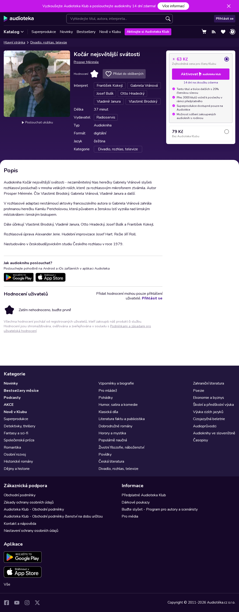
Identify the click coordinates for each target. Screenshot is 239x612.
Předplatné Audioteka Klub (144, 495)
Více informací (173, 6)
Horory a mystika (112, 433)
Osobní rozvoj (15, 454)
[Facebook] (6, 602)
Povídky (105, 454)
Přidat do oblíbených (128, 74)
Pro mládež (107, 390)
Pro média (130, 516)
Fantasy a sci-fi (16, 433)
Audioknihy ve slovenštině (214, 433)
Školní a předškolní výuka (213, 404)
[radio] (200, 61)
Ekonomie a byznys (208, 397)
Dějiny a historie (17, 468)
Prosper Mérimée (86, 62)
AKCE (9, 404)
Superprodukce (44, 31)
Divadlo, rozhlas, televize (48, 42)
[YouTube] (17, 602)
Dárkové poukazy (136, 502)
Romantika (12, 447)
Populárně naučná (112, 440)
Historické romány (18, 461)
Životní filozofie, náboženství (121, 447)
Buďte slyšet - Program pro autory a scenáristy (160, 509)
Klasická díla (108, 411)
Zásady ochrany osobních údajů (29, 502)
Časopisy (200, 440)
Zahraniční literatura (208, 383)
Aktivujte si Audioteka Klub (148, 31)
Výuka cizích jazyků (208, 411)
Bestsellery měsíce (21, 390)
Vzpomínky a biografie (116, 383)
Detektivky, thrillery (19, 426)
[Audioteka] (19, 18)
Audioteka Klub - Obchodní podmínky (34, 509)
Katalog (11, 32)
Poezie (198, 390)
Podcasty (12, 397)
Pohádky (105, 397)
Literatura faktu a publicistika (121, 418)
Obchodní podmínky (19, 495)
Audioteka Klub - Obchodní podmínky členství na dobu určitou (53, 516)
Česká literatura (111, 461)
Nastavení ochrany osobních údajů (31, 531)
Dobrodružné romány (115, 426)
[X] (37, 602)
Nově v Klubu (110, 31)
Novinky (66, 31)
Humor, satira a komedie (118, 404)
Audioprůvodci (204, 426)
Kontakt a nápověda (20, 523)
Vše (7, 584)
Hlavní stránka (14, 42)
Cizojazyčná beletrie (209, 418)
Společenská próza (19, 440)
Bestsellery (86, 31)
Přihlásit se (224, 18)
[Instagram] (27, 602)
